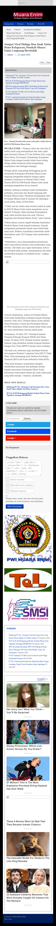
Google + (11, 438)
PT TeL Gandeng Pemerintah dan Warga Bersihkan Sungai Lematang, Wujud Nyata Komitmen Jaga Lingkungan (26, 98)
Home (9, 30)
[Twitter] (38, 918)
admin (10, 54)
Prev (42, 62)
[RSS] (50, 918)
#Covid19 (41, 24)
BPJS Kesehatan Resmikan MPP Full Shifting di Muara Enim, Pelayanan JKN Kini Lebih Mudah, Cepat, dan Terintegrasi (27, 87)
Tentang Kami (9, 24)
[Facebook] (42, 918)
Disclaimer (30, 24)
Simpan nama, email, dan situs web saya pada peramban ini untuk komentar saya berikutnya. (25, 499)
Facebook (12, 431)
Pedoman (20, 24)
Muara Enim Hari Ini (14, 33)
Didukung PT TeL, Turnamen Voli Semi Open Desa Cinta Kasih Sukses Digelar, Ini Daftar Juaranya (27, 76)
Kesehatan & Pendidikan (32, 30)
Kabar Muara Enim (19, 916)
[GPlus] (46, 918)
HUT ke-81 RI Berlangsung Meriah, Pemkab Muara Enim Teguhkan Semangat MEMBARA (25, 82)
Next (48, 62)
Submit (27, 418)
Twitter (10, 424)
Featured (17, 30)
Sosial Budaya (29, 33)
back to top (8, 919)
